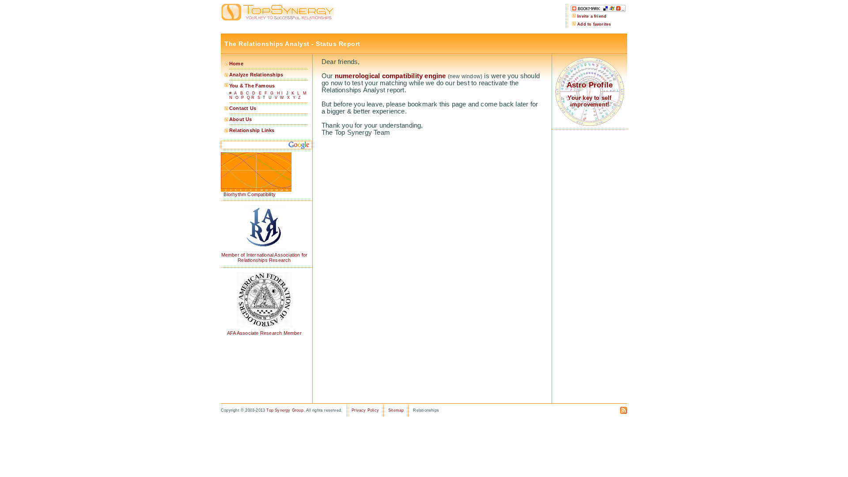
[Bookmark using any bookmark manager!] (598, 10)
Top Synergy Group (284, 410)
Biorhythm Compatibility (248, 194)
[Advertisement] (451, 17)
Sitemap (396, 410)
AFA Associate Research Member (264, 333)
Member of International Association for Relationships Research (264, 257)
